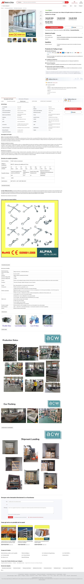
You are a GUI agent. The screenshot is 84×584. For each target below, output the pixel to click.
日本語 (55, 575)
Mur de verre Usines (16, 568)
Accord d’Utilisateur (33, 574)
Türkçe (65, 575)
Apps (75, 5)
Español (19, 575)
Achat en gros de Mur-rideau (68, 568)
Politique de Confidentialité (41, 574)
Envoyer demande (54, 27)
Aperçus (64, 574)
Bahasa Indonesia (74, 575)
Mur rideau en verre (4, 557)
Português (23, 575)
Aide (70, 5)
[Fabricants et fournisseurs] (7, 2)
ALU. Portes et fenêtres (26, 555)
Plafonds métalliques (25, 553)
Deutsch (40, 575)
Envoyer (10, 517)
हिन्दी (57, 575)
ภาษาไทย (60, 575)
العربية (48, 575)
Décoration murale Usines (6, 568)
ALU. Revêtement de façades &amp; (48, 553)
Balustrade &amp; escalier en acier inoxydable (9, 553)
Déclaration (27, 574)
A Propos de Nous (21, 574)
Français (27, 575)
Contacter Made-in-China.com (51, 574)
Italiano (36, 575)
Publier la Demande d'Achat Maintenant (35, 517)
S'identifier (81, 3)
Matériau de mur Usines (37, 568)
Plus (2, 570)
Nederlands (44, 575)
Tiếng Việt (68, 575)
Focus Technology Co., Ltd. (41, 577)
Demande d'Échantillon (74, 30)
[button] (58, 101)
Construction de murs (48, 568)
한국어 (52, 575)
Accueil (2, 8)
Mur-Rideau (25, 8)
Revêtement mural (57, 568)
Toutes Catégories (6, 5)
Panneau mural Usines (27, 568)
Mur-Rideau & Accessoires (18, 8)
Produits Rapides (59, 574)
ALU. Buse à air (44, 555)
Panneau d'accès (65, 555)
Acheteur (64, 5)
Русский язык (32, 575)
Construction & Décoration (9, 8)
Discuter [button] (74, 27)
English (15, 575)
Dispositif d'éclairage (25, 557)
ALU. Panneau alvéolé (5, 555)
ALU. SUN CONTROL (66, 553)
